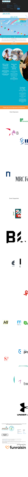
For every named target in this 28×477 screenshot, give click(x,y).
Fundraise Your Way (9, 7)
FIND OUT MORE (5, 76)
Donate (18, 8)
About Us (24, 432)
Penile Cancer (15, 4)
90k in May (8, 6)
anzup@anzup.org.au (19, 433)
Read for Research (16, 6)
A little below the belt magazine (6, 11)
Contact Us (15, 8)
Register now (14, 81)
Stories (4, 10)
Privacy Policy (24, 433)
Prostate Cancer (16, 5)
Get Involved (7, 3)
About (4, 3)
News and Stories (4, 8)
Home (23, 431)
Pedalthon (8, 4)
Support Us (14, 3)
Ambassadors (11, 8)
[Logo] (6, 1)
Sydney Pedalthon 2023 (9, 5)
